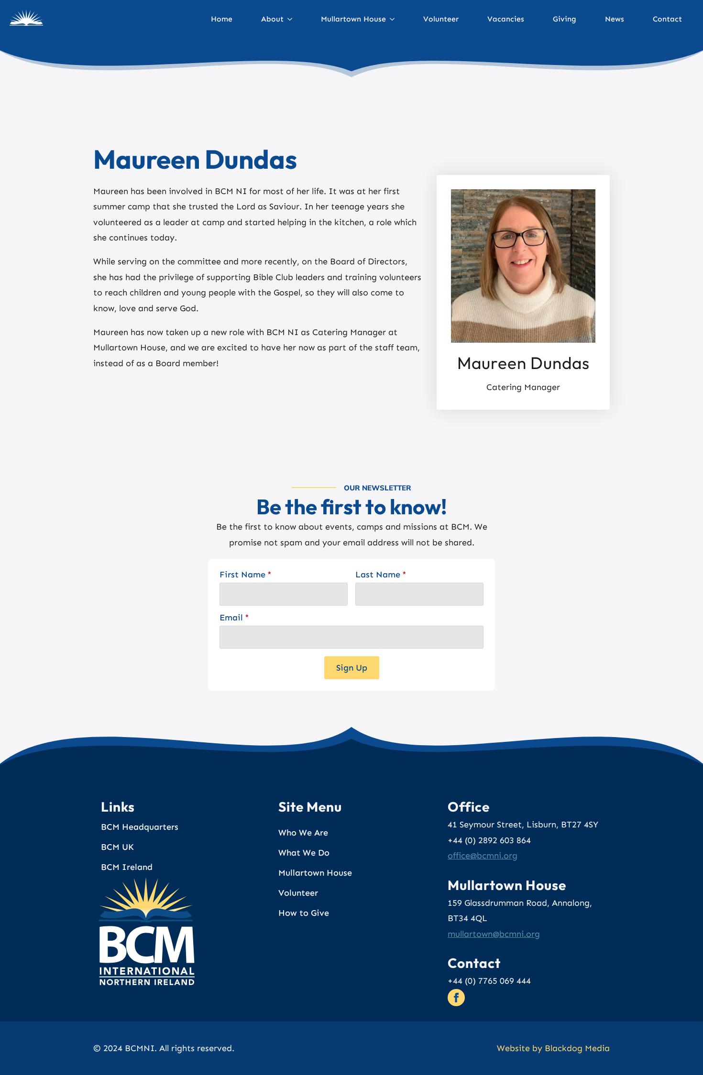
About (272, 18)
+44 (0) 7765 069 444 (489, 981)
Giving (564, 18)
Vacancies (505, 18)
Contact (667, 18)
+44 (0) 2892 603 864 (489, 840)
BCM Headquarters (139, 827)
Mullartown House (353, 18)
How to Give (303, 913)
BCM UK (117, 847)
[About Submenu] (294, 19)
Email (234, 617)
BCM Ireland (127, 867)
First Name (246, 574)
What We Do (304, 852)
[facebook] (456, 997)
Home (221, 18)
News (614, 18)
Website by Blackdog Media (553, 1048)
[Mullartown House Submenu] (396, 19)
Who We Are (303, 832)
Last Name (380, 574)
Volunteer (441, 18)
